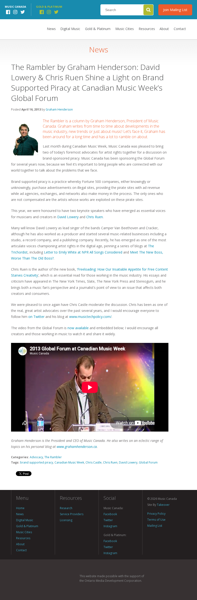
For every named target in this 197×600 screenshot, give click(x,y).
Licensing (66, 520)
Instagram (110, 526)
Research (66, 508)
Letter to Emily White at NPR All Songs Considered (83, 252)
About (164, 28)
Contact (180, 28)
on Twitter (36, 316)
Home (20, 508)
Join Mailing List (175, 9)
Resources (147, 28)
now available (78, 328)
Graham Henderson (59, 109)
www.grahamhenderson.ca (77, 446)
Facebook (110, 514)
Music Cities (124, 28)
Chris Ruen (94, 217)
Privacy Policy (156, 514)
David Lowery (68, 217)
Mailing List (154, 526)
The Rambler (53, 457)
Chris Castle (94, 462)
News (51, 28)
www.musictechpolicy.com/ (90, 316)
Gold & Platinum (98, 28)
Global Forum (148, 462)
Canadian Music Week (69, 462)
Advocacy (36, 457)
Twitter (108, 520)
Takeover (163, 505)
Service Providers (71, 514)
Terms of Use (156, 520)
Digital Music (70, 28)
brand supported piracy (36, 462)
